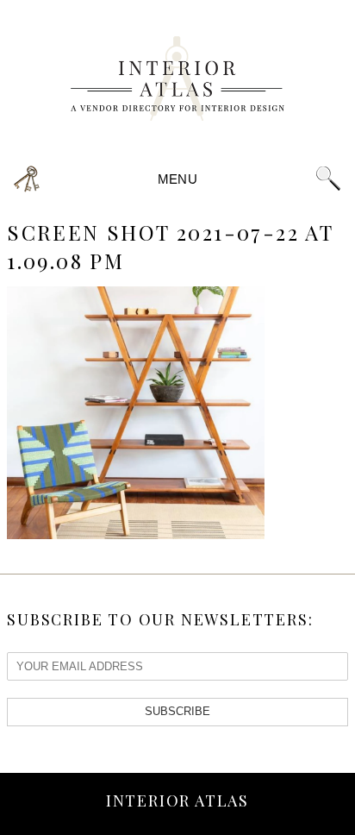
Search (328, 179)
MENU (177, 179)
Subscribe (177, 711)
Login (26, 179)
